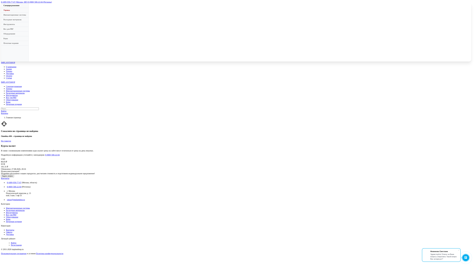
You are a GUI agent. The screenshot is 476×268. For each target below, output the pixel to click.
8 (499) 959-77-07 (14, 183)
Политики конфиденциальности (49, 253)
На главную (6, 141)
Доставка (10, 73)
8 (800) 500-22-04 (52, 155)
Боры (5, 38)
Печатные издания (10, 43)
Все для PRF (8, 29)
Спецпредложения (11, 5)
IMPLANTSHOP (8, 63)
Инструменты (9, 24)
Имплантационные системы (14, 15)
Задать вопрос (7, 176)
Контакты (5, 178)
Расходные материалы (12, 20)
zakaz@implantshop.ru (16, 200)
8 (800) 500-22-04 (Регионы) (40, 2)
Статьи (9, 78)
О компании (11, 67)
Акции (9, 69)
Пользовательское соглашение (14, 253)
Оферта (9, 232)
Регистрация (16, 245)
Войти (13, 243)
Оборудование (9, 34)
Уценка (6, 10)
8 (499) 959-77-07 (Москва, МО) (14, 2)
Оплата (9, 76)
